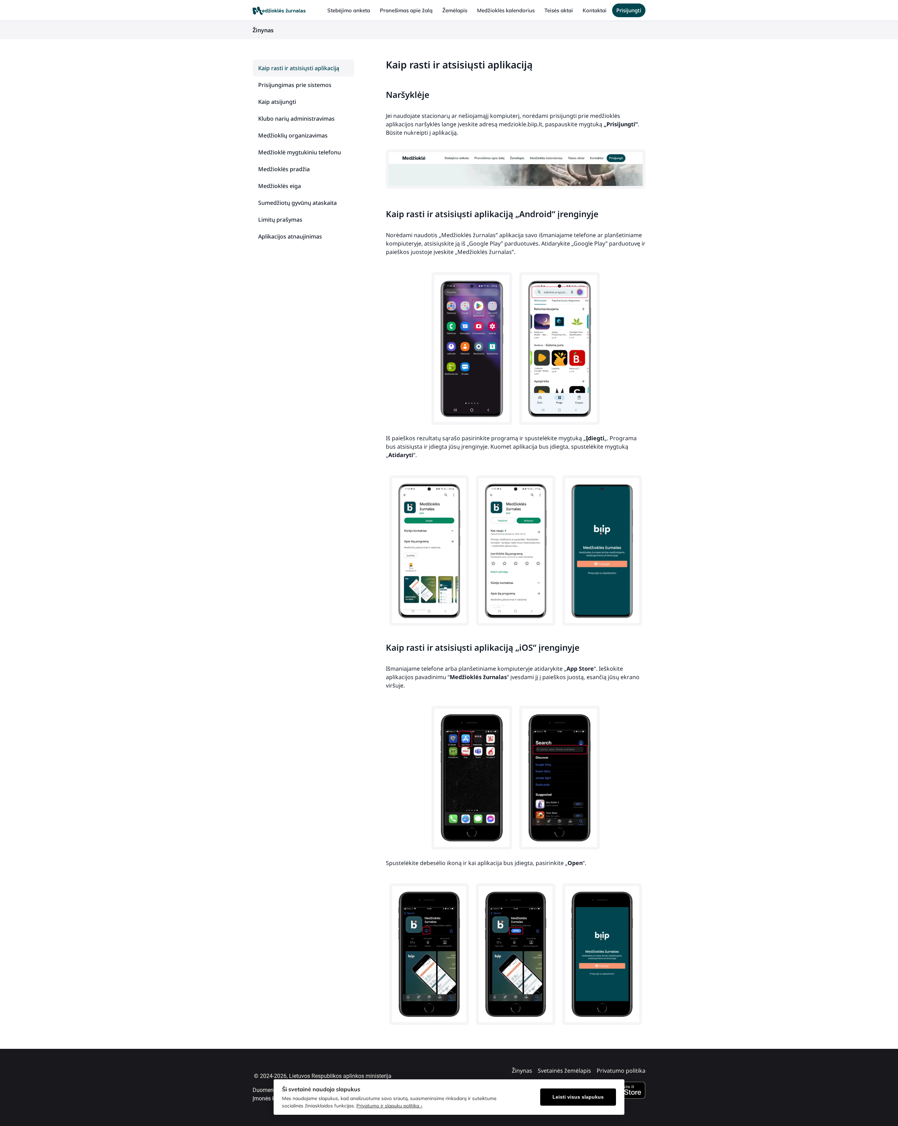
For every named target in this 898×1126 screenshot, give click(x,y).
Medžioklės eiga (279, 186)
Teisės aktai (558, 10)
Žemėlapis (454, 10)
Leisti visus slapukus (578, 1097)
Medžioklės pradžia (284, 169)
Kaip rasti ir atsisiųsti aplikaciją (298, 68)
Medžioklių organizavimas (293, 135)
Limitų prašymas (280, 219)
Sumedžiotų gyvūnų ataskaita (297, 203)
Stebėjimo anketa (348, 10)
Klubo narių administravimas (296, 118)
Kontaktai (595, 10)
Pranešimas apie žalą (406, 10)
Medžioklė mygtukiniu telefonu (299, 152)
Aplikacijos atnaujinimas (290, 236)
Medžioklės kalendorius (506, 10)
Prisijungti (628, 10)
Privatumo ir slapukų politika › (389, 1105)
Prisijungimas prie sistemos (294, 85)
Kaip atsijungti (277, 102)
